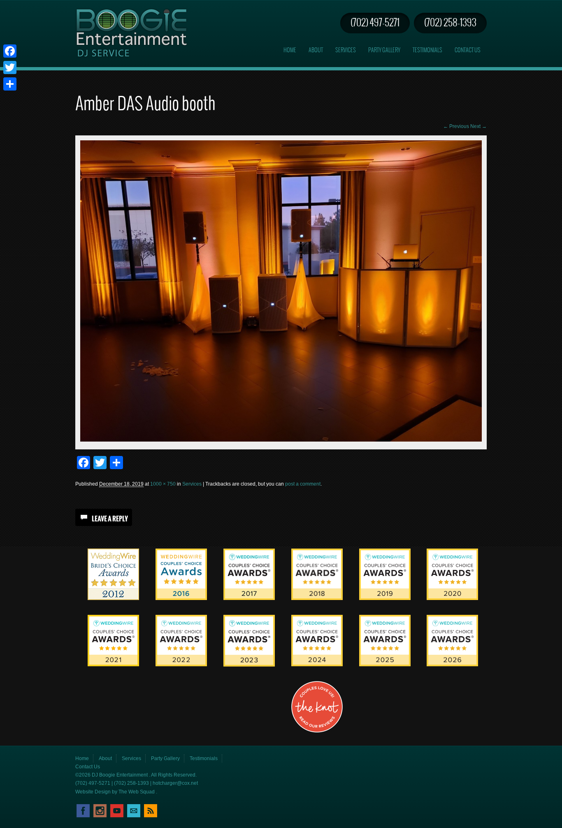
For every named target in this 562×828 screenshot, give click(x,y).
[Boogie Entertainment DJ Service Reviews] (113, 598)
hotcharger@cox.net (175, 783)
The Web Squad (137, 792)
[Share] (10, 84)
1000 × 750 (163, 484)
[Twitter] (10, 67)
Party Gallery (384, 50)
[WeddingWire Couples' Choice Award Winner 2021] (113, 665)
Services (345, 50)
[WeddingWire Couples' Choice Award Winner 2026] (452, 665)
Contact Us (468, 50)
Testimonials (427, 50)
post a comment (302, 484)
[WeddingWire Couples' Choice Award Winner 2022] (181, 665)
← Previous (456, 126)
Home (289, 50)
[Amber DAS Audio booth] (281, 440)
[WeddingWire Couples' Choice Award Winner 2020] (452, 598)
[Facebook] (10, 51)
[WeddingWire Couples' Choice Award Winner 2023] (249, 665)
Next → (478, 126)
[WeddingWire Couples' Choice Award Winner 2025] (385, 665)
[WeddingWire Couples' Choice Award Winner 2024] (317, 665)
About (316, 50)
